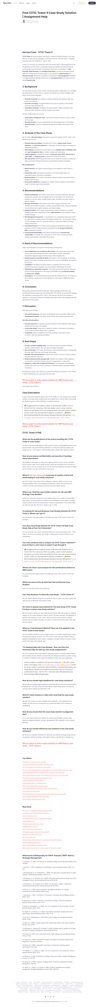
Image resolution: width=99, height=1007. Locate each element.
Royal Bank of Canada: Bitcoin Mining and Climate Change (37, 810)
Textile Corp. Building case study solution (32, 780)
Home (15, 3)
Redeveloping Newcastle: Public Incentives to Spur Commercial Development (42, 848)
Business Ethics (69, 983)
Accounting (67, 982)
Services (21, 3)
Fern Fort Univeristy (37, 475)
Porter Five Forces (47, 988)
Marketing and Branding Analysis (70, 988)
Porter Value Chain (23, 990)
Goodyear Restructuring (28, 821)
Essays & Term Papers (47, 982)
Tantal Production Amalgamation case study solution (35, 796)
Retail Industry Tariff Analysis (36, 990)
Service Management (35, 987)
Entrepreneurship (79, 983)
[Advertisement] (49, 37)
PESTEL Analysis (78, 987)
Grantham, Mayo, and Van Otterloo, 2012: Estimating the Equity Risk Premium (41, 839)
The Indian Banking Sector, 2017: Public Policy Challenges (37, 818)
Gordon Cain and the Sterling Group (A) (32, 829)
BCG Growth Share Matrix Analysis (72, 990)
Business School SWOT (35, 988)
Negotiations (65, 985)
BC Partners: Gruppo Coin (28, 837)
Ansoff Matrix (56, 992)
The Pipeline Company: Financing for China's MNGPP (35, 832)
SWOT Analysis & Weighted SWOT (63, 987)
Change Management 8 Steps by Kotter (71, 992)
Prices (34, 3)
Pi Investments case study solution (31, 791)
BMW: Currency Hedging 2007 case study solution (35, 786)
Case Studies (37, 982)
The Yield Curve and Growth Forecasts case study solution (37, 778)
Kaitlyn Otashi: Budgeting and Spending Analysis (34, 845)
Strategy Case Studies (77, 982)
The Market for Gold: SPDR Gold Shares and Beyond (35, 813)
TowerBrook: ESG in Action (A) (30, 826)
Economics (36, 983)
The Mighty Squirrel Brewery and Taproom (33, 823)
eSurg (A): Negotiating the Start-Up (31, 842)
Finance (18, 985)
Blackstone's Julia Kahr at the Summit (31, 834)
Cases (28, 3)
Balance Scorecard (35, 992)
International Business (48, 987)
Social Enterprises (56, 985)
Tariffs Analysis (24, 988)
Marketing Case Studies (22, 983)
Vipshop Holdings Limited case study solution (33, 799)
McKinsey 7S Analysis (22, 992)
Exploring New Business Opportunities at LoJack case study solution (39, 788)
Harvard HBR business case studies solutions (56, 665)
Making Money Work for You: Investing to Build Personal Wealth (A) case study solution (44, 794)
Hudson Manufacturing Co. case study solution (34, 783)
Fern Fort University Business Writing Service (48, 1001)
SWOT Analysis (58, 982)
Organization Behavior (46, 983)
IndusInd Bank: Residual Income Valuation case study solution (38, 764)
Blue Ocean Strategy (46, 992)
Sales (30, 983)
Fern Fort (7, 3)
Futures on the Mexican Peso (29, 816)
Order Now (81, 3)
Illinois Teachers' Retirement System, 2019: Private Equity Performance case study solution (45, 775)
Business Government (58, 983)
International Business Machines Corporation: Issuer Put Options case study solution (43, 772)
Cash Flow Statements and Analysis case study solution (36, 767)
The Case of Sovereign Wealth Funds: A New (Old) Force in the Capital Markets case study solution (47, 770)
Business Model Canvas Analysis (53, 990)
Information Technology (23, 987)
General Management (27, 985)
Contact (92, 3)
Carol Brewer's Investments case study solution (34, 762)
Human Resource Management (42, 985)
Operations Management (76, 985)
